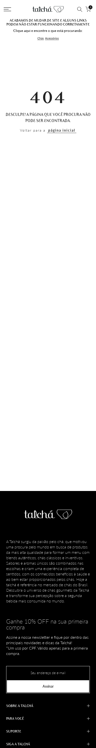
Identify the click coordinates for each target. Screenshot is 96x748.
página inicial (61, 130)
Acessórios (52, 38)
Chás (40, 38)
